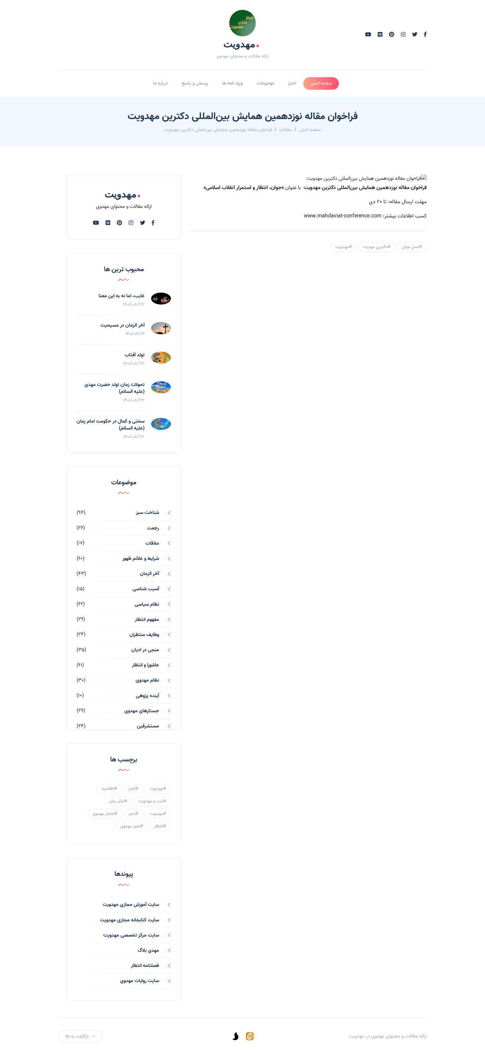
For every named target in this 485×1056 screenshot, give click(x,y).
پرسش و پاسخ (195, 83)
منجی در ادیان (145, 650)
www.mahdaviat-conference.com (342, 216)
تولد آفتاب (135, 355)
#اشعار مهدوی (105, 813)
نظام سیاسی (147, 604)
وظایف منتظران (144, 635)
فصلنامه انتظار (145, 966)
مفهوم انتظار (147, 620)
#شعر (133, 813)
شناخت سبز (147, 513)
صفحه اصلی (321, 83)
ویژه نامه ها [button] (232, 83)
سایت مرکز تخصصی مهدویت (131, 935)
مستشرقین (148, 726)
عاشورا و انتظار (145, 665)
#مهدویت (343, 246)
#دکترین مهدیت (376, 246)
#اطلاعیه (109, 788)
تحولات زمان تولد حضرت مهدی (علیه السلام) (114, 388)
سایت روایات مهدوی (139, 981)
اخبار (292, 83)
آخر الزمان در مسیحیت (122, 325)
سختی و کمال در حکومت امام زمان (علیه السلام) (111, 424)
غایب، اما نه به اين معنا (122, 296)
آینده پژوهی (147, 696)
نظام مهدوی (147, 680)
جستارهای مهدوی (141, 711)
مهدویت (241, 43)
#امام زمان (118, 801)
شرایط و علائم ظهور (140, 558)
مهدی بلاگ (148, 950)
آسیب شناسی (146, 589)
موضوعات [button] (265, 83)
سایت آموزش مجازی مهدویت (131, 905)
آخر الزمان (149, 574)
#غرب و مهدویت (152, 801)
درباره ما (160, 83)
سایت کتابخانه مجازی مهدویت (129, 920)
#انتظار (160, 826)
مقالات (285, 130)
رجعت (153, 528)
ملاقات (152, 543)
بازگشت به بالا (77, 1036)
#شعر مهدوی (131, 826)
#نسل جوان (412, 246)
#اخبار (133, 788)
